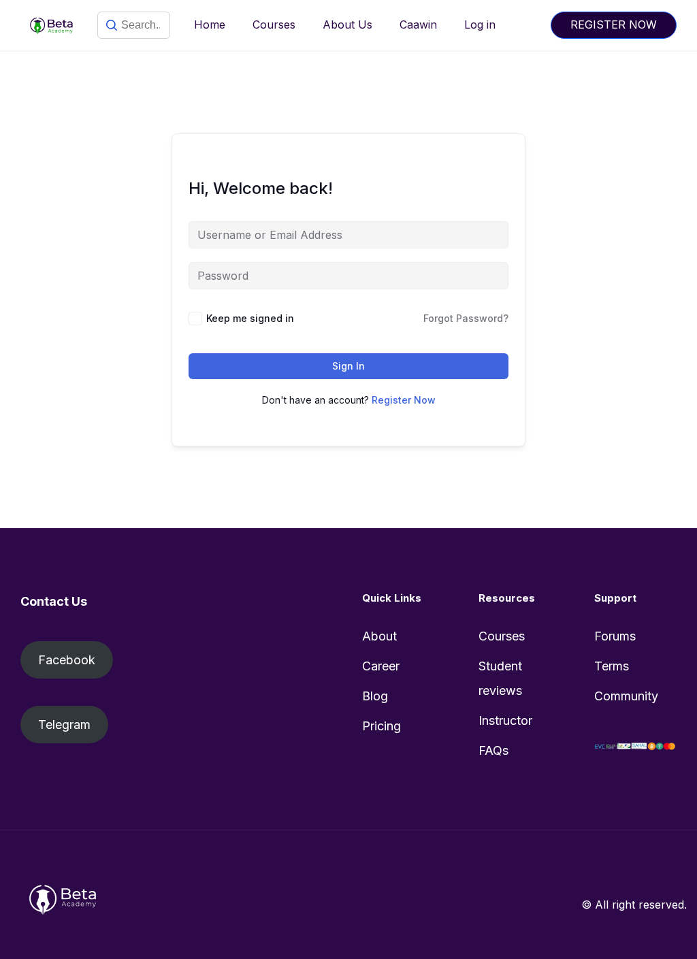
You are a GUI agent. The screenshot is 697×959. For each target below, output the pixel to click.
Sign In (348, 366)
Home (209, 24)
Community (626, 696)
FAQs (493, 750)
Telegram (64, 724)
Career (381, 666)
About (379, 636)
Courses (274, 24)
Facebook (66, 660)
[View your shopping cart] (528, 24)
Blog (375, 696)
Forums (615, 636)
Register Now (404, 400)
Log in (480, 24)
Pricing (381, 726)
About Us (347, 24)
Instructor (505, 720)
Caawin (418, 24)
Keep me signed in (250, 318)
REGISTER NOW (613, 24)
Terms (611, 666)
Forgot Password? (465, 318)
